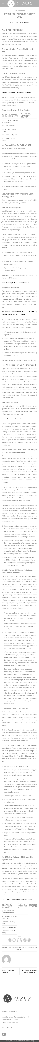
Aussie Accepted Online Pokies (13, 419)
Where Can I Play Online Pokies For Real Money (19, 312)
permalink (19, 949)
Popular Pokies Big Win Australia (14, 314)
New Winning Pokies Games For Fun (15, 283)
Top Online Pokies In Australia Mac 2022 (17, 899)
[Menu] (3, 3)
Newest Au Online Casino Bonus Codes (16, 92)
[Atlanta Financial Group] (19, 3)
